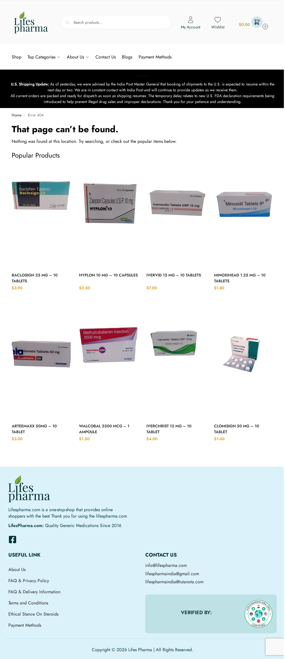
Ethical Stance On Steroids (33, 614)
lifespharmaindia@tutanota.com (174, 582)
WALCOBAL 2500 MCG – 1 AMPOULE (104, 429)
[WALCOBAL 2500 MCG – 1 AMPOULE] (108, 367)
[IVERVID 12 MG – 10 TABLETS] (175, 216)
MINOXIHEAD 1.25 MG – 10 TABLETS (240, 278)
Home (16, 115)
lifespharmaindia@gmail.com (172, 573)
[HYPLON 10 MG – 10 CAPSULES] (108, 216)
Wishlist (217, 27)
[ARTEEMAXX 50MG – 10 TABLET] (41, 367)
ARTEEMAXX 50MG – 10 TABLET (34, 429)
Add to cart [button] (41, 299)
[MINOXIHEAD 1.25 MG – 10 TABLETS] (243, 216)
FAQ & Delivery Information (34, 592)
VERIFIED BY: (196, 612)
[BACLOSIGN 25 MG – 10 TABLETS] (41, 216)
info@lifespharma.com (166, 565)
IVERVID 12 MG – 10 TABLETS (173, 275)
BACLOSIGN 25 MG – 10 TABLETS (35, 278)
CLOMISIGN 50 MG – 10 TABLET (236, 429)
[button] (253, 22)
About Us (17, 569)
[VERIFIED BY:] (258, 614)
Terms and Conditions (28, 603)
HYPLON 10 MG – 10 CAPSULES (108, 275)
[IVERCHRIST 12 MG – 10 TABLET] (175, 367)
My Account (190, 27)
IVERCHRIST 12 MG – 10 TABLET (168, 429)
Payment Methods (24, 625)
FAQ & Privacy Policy (28, 580)
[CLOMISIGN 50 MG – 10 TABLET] (243, 367)
